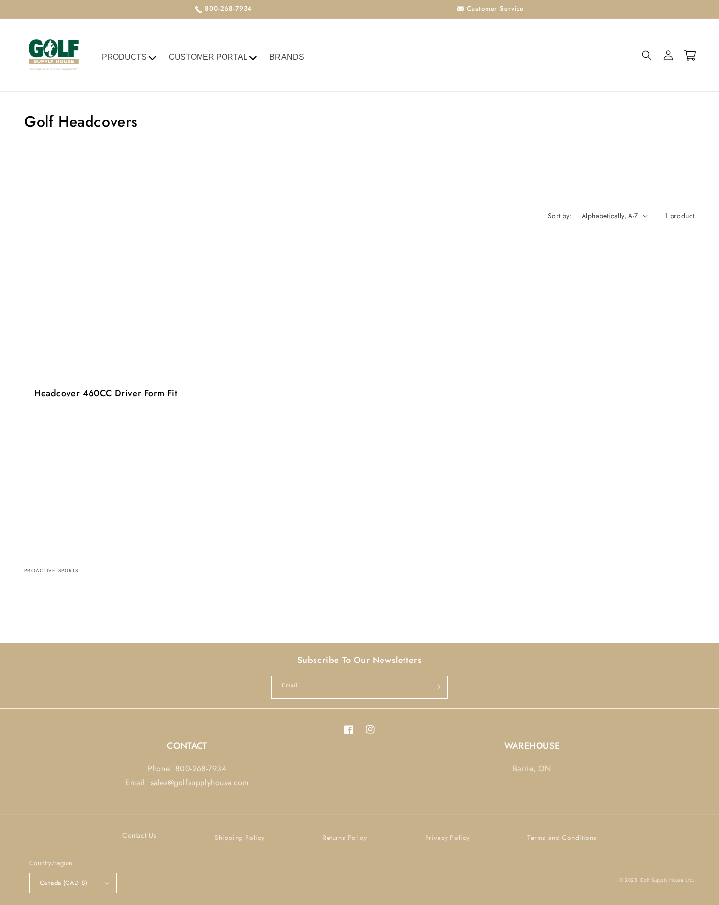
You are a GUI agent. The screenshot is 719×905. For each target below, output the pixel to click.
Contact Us (139, 835)
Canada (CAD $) (64, 882)
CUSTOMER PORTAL (208, 57)
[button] (646, 55)
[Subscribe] (436, 687)
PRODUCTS (124, 57)
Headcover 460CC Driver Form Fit (106, 393)
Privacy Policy (447, 837)
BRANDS (287, 57)
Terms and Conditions (562, 837)
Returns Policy (344, 837)
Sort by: (560, 216)
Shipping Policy (239, 837)
